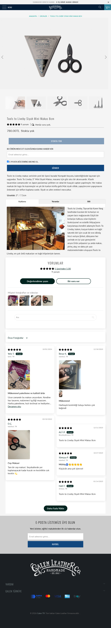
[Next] (105, 57)
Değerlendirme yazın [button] (37, 281)
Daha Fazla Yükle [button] (55, 508)
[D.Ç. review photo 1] (30, 444)
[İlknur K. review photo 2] (62, 393)
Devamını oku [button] (14, 406)
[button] (13, 124)
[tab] (22, 201)
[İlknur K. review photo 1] (81, 375)
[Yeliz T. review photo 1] (30, 375)
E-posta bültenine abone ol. (23, 162)
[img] (14, 349)
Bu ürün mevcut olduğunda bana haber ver (30, 149)
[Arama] (101, 7)
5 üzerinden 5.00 (63, 268)
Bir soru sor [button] (73, 281)
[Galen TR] (55, 7)
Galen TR (41, 613)
